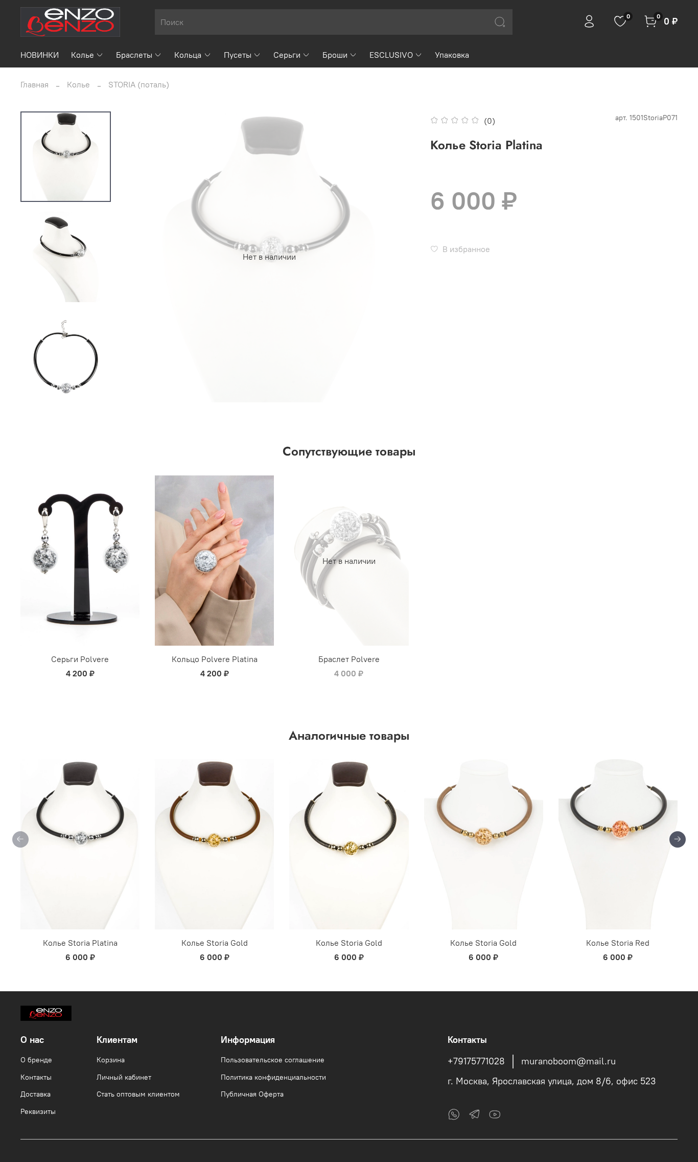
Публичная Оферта (252, 1094)
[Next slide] (66, 389)
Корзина (111, 1059)
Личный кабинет (124, 1077)
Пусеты (237, 55)
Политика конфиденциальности (273, 1077)
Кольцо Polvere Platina (215, 659)
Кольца (187, 55)
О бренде (36, 1059)
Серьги (286, 55)
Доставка (35, 1094)
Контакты (36, 1077)
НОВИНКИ (39, 55)
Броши (334, 55)
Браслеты (134, 55)
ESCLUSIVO (391, 55)
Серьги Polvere (80, 659)
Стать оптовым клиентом (138, 1094)
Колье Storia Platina (80, 943)
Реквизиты (38, 1111)
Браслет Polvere (349, 659)
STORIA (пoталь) (138, 84)
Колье (82, 55)
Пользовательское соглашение (272, 1059)
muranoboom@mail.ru (568, 1061)
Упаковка (452, 55)
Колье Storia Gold (214, 943)
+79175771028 (476, 1061)
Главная (34, 84)
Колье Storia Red (617, 943)
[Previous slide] (144, 256)
